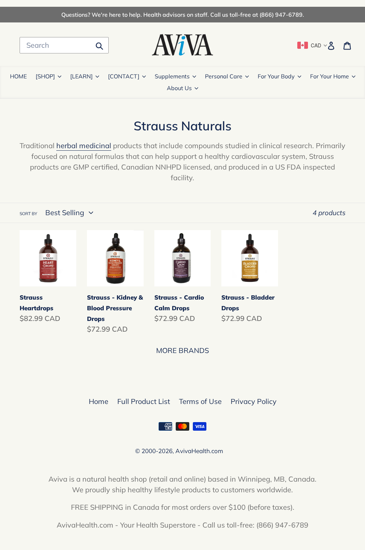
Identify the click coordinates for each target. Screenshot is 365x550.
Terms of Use (200, 401)
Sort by (28, 213)
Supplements (172, 76)
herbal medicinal (83, 145)
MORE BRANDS (182, 350)
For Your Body (276, 76)
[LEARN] (81, 76)
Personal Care (223, 76)
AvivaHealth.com (199, 451)
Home (98, 401)
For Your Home (329, 76)
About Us (179, 88)
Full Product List (143, 401)
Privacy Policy (254, 401)
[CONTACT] (123, 76)
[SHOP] (45, 76)
